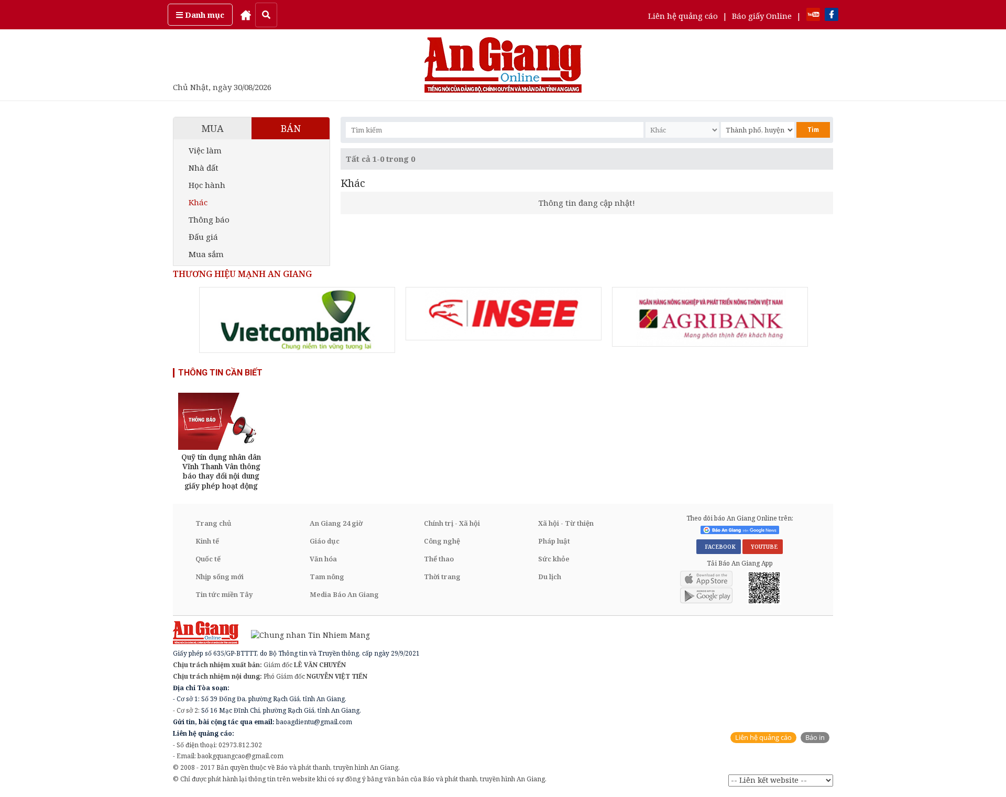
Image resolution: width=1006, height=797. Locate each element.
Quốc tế (208, 558)
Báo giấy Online (762, 15)
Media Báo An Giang (344, 594)
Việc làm (205, 150)
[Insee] (504, 313)
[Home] (245, 14)
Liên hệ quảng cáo (683, 15)
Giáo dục (325, 541)
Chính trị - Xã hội (452, 523)
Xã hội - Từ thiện (566, 523)
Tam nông (327, 576)
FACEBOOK (719, 546)
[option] (297, 320)
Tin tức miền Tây (224, 594)
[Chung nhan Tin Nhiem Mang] (305, 634)
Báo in (815, 737)
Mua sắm (206, 254)
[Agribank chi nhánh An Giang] (710, 317)
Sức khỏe (554, 558)
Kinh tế (207, 541)
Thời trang (442, 576)
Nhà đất (203, 167)
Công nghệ (442, 541)
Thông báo (209, 219)
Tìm (813, 130)
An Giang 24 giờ (336, 523)
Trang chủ (213, 523)
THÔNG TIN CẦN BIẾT (220, 373)
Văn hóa (323, 558)
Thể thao (439, 558)
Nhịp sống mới (219, 576)
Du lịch (549, 576)
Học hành (207, 185)
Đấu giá (203, 236)
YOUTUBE (763, 546)
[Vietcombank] (297, 320)
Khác (198, 202)
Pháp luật (554, 541)
